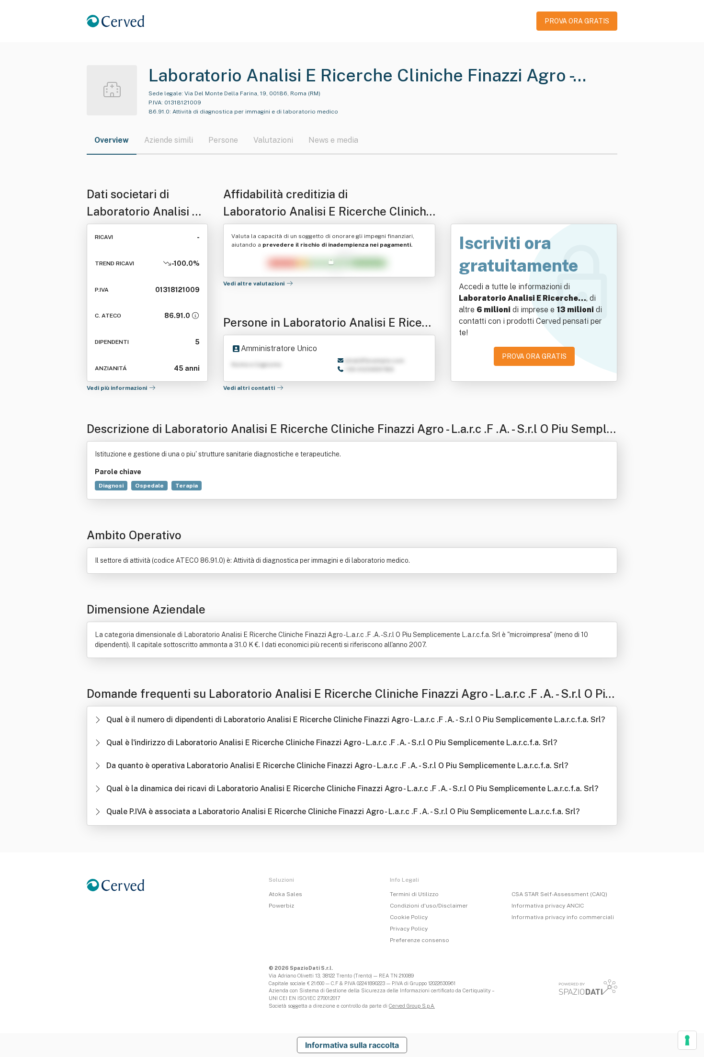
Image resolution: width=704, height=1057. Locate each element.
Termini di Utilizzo (414, 894)
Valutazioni (273, 140)
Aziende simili (168, 140)
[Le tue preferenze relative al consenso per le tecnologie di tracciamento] (687, 1040)
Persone (223, 140)
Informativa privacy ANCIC (547, 905)
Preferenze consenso (419, 940)
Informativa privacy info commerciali (562, 917)
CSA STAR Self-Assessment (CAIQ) (559, 894)
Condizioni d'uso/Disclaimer (429, 905)
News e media (333, 140)
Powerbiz (281, 905)
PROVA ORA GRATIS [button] (577, 21)
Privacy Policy (409, 928)
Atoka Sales (285, 894)
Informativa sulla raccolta (352, 1045)
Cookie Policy (409, 917)
